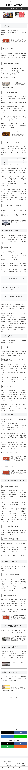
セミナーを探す (7, 761)
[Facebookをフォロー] (20, 743)
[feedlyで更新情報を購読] (7, 746)
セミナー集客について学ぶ (20, 765)
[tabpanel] (7, 17)
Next (27, 17)
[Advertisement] (14, 713)
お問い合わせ (20, 761)
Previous (1, 17)
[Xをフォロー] (7, 743)
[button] (25, 401)
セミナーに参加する (7, 765)
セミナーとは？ (20, 763)
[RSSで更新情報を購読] (20, 746)
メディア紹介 (7, 763)
